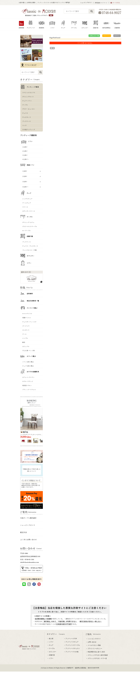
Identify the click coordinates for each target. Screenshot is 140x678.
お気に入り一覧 (94, 35)
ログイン (117, 35)
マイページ (106, 35)
